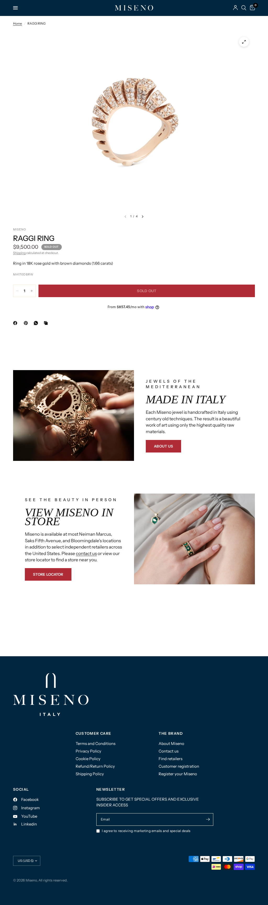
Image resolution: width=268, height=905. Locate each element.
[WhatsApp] (37, 323)
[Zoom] (244, 42)
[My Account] (235, 8)
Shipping (19, 253)
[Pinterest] (27, 323)
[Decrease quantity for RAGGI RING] (17, 291)
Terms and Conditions (95, 743)
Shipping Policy (90, 773)
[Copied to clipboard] (47, 323)
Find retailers (170, 758)
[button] (163, 446)
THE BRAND (171, 733)
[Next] (142, 216)
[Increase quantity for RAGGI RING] (32, 291)
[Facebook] (16, 323)
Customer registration (179, 766)
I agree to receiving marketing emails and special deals (146, 831)
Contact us (168, 751)
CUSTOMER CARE (93, 733)
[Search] (243, 8)
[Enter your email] (208, 819)
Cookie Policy (88, 758)
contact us (86, 553)
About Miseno (171, 743)
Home (17, 23)
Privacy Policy (88, 751)
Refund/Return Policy (95, 766)
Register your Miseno (178, 773)
